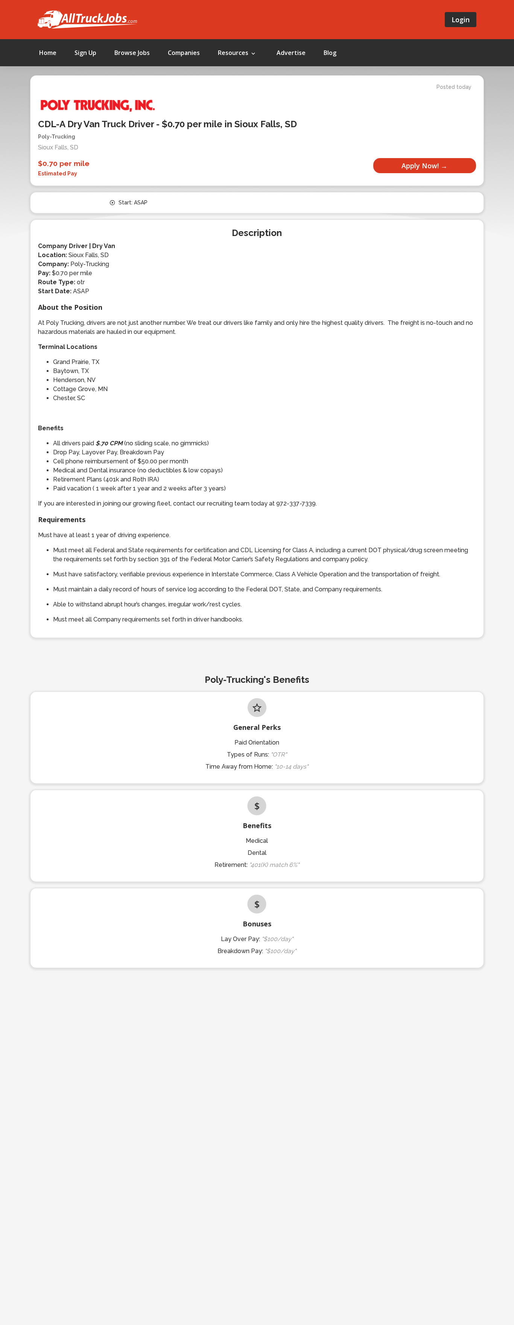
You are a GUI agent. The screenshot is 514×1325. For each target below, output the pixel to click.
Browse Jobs (132, 53)
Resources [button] (234, 53)
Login (461, 19)
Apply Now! (420, 165)
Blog (330, 53)
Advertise (291, 53)
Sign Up (85, 53)
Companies (184, 53)
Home (47, 53)
